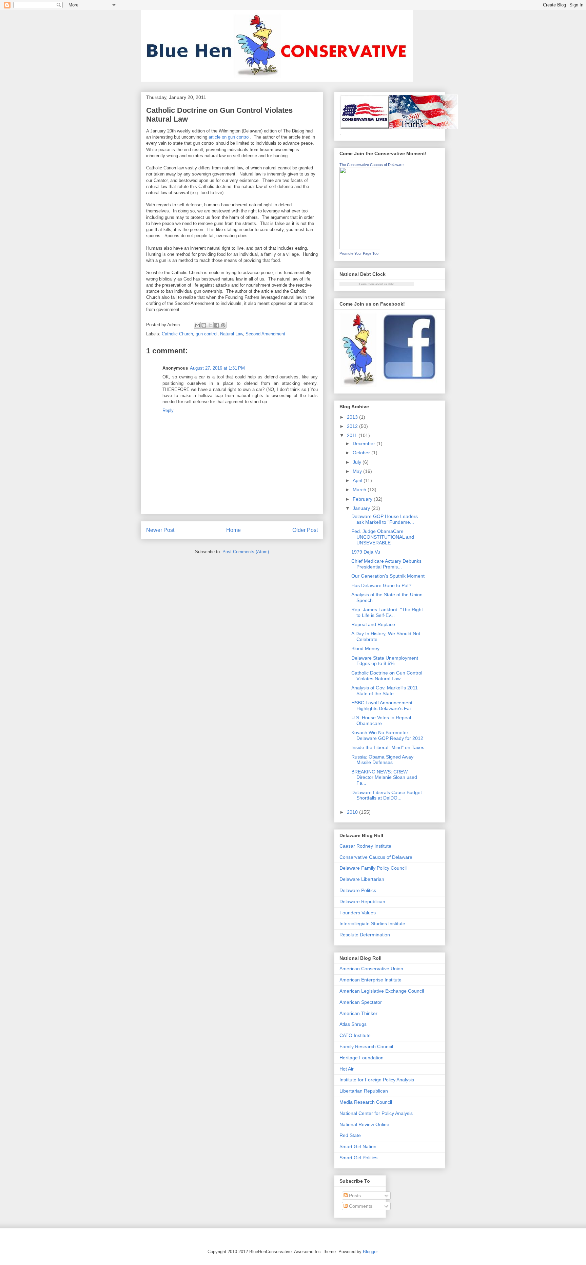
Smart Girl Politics (358, 1157)
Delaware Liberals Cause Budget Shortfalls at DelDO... (386, 795)
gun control (206, 333)
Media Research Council (365, 1102)
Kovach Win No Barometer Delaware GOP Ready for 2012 (387, 735)
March (360, 489)
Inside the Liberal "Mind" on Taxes (387, 747)
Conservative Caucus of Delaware (375, 857)
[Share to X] (210, 325)
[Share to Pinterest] (223, 325)
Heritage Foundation (361, 1057)
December (364, 443)
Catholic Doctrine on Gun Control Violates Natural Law (386, 675)
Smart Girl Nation (357, 1146)
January (362, 508)
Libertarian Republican (363, 1091)
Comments (360, 1206)
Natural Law (231, 333)
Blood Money (365, 648)
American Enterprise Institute (370, 979)
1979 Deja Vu (365, 552)
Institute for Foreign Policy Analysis (376, 1079)
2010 (353, 812)
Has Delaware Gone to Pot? (381, 585)
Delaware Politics (357, 890)
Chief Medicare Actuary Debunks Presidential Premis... (386, 563)
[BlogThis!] (203, 325)
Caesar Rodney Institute (365, 846)
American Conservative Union (371, 968)
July (358, 462)
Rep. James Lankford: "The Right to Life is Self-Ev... (387, 612)
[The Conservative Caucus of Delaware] (359, 247)
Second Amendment (265, 333)
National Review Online (364, 1124)
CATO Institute (355, 1035)
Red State (350, 1135)
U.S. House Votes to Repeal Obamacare (381, 720)
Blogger (370, 1251)
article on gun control (229, 137)
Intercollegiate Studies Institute (372, 923)
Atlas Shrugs (353, 1024)
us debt (389, 284)
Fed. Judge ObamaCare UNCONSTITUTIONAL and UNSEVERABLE (382, 536)
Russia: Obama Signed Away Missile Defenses (382, 759)
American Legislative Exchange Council (381, 991)
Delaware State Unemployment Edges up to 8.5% (384, 660)
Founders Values (357, 912)
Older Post (305, 530)
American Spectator (360, 1002)
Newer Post (160, 530)
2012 (353, 426)
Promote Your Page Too (358, 253)
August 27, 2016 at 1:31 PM (217, 368)
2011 (352, 435)
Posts (354, 1195)
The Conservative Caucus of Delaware (371, 165)
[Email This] (197, 325)
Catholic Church (177, 333)
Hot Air (346, 1069)
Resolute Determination (364, 934)
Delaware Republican (362, 901)
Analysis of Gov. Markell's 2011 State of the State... (384, 690)
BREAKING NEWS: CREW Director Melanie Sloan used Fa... (384, 777)
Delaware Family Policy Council (373, 868)
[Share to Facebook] (216, 325)
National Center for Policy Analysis (376, 1113)
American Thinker (358, 1013)
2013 (353, 417)
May (358, 471)
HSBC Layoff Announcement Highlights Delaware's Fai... (383, 705)
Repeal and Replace (373, 624)
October (362, 452)
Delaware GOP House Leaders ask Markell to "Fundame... (384, 519)
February (363, 499)
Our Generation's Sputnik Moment (388, 576)
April (358, 480)
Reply (168, 410)
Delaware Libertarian (361, 879)
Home (233, 530)
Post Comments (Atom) (245, 551)
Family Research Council (366, 1046)
